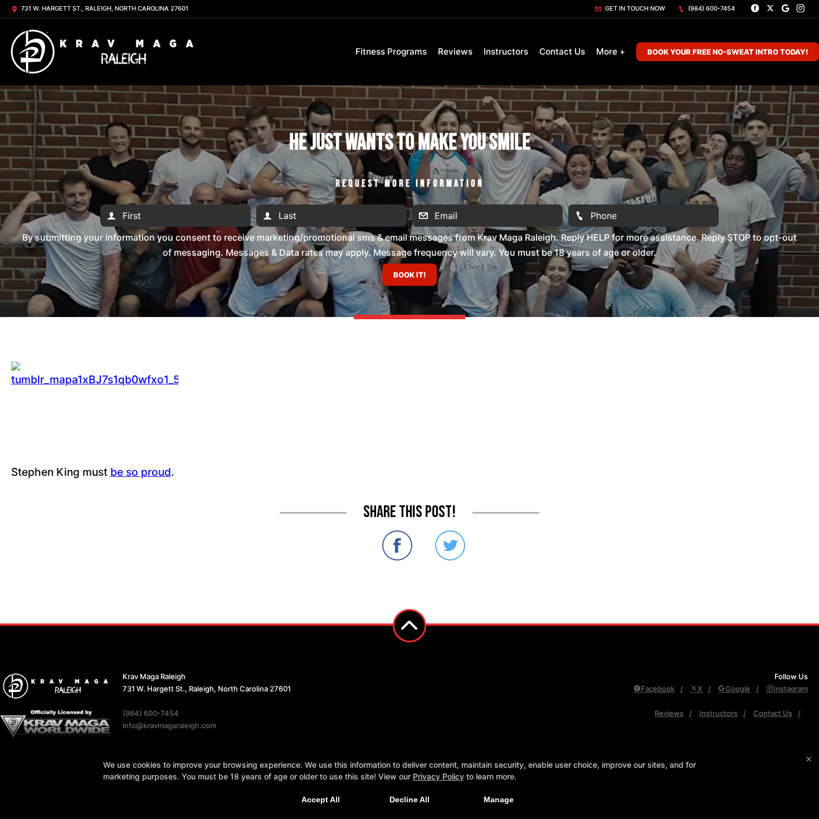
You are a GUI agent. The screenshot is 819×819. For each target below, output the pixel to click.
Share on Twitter (450, 545)
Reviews (455, 51)
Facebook (658, 688)
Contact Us (562, 51)
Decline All (409, 799)
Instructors (506, 51)
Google (737, 688)
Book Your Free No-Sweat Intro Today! (727, 51)
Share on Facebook (397, 545)
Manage (499, 799)
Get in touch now (634, 8)
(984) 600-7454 (710, 8)
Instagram (790, 688)
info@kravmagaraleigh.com (169, 725)
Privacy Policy (438, 776)
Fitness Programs (391, 51)
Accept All (320, 799)
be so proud (140, 472)
